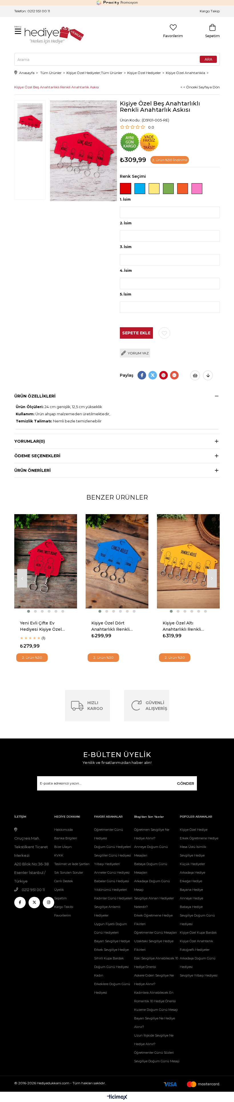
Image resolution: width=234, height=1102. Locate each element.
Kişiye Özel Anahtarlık (196, 941)
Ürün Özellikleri (35, 396)
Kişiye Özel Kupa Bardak (198, 933)
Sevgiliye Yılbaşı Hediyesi (198, 975)
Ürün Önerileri (32, 470)
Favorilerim (62, 915)
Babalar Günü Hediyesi (111, 881)
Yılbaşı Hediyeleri (107, 864)
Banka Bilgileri (65, 838)
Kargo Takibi (63, 907)
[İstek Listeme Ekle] (195, 375)
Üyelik (59, 890)
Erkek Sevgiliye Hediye (111, 950)
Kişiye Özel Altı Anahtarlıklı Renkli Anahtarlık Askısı (182, 626)
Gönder (185, 783)
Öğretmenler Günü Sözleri (154, 1053)
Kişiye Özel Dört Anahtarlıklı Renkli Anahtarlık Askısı (110, 626)
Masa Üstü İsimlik (193, 847)
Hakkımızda (63, 830)
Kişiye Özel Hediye (193, 830)
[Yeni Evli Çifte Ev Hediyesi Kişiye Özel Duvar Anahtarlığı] (45, 561)
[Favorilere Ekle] (164, 333)
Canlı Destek (63, 881)
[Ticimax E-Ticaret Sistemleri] (117, 1098)
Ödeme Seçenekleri (37, 455)
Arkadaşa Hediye (192, 873)
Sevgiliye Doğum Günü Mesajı (156, 1061)
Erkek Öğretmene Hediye (199, 838)
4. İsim (126, 270)
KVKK (58, 855)
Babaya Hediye (191, 907)
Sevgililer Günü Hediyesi (112, 855)
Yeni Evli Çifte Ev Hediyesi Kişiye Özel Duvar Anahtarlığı (41, 626)
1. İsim (125, 199)
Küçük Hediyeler (192, 864)
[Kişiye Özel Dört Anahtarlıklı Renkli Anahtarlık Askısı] (117, 561)
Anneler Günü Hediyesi (112, 873)
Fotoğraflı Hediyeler (194, 950)
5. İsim (125, 294)
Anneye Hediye (191, 898)
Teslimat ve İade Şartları (72, 864)
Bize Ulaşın (63, 847)
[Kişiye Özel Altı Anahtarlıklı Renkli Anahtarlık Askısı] (188, 561)
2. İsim (126, 223)
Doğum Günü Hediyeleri (112, 847)
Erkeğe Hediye (191, 881)
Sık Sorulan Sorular (68, 873)
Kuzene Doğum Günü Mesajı (156, 1010)
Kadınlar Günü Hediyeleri (113, 898)
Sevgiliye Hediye (192, 855)
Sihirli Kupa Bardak (109, 958)
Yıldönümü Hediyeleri (110, 890)
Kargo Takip (210, 11)
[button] (28, 611)
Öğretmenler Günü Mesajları (155, 933)
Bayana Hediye (191, 890)
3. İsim (126, 247)
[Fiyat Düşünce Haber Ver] (208, 375)
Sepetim (60, 898)
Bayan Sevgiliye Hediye (112, 941)
